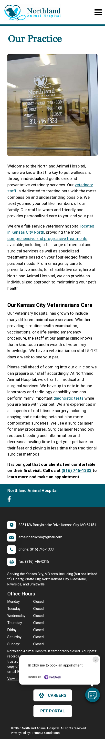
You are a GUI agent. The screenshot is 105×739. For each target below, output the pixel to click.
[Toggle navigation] (98, 12)
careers (57, 695)
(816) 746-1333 (77, 470)
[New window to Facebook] (10, 500)
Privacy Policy (20, 733)
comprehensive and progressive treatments (47, 238)
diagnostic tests (68, 398)
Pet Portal (52, 710)
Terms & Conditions (46, 733)
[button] (92, 694)
